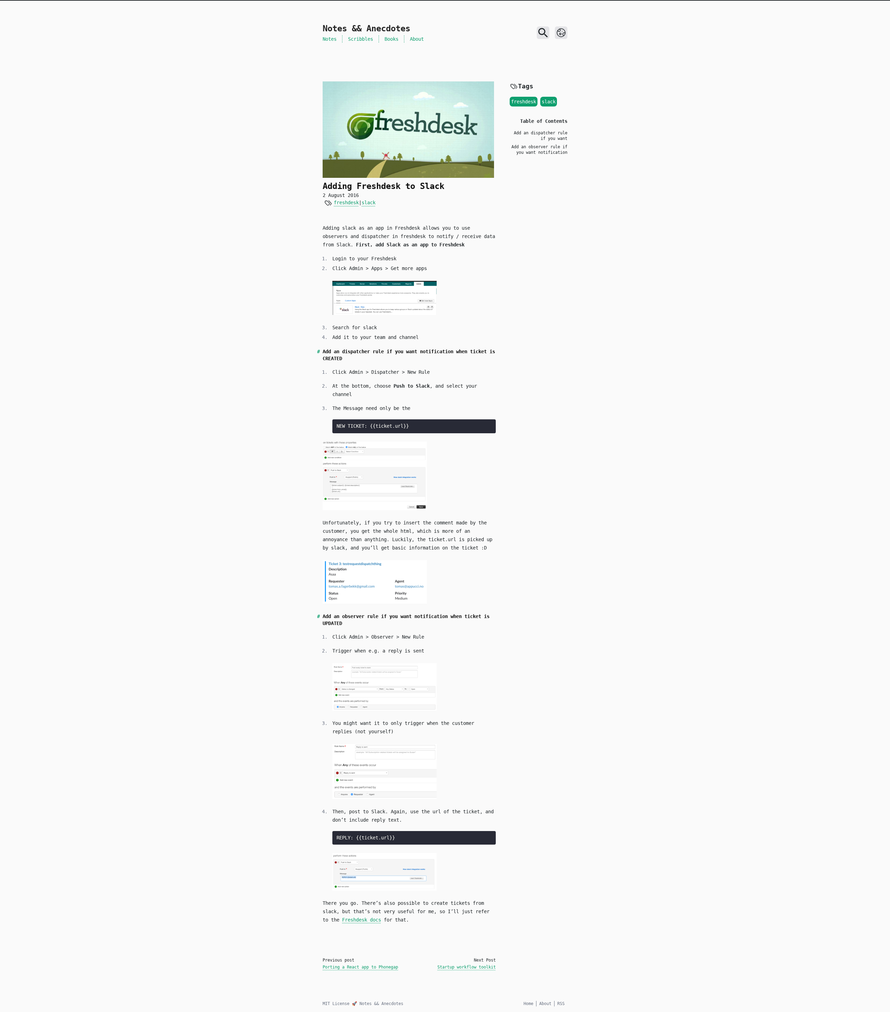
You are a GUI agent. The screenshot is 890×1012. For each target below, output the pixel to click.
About (417, 39)
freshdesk (346, 202)
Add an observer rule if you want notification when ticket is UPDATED (539, 152)
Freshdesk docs (361, 920)
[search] (543, 32)
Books (391, 39)
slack (368, 202)
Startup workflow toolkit (466, 967)
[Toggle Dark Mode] (561, 32)
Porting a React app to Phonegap (360, 967)
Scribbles (360, 39)
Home (528, 1003)
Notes (330, 39)
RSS (561, 1003)
